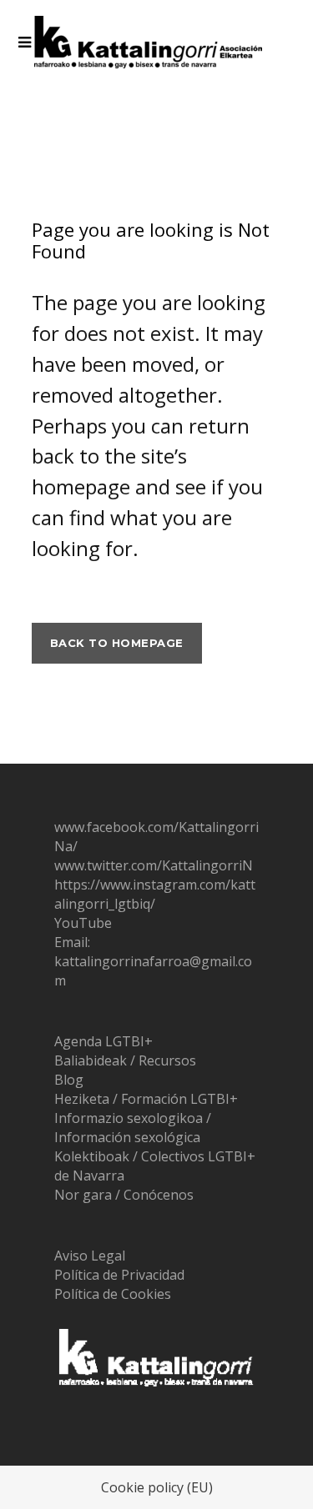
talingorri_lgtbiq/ (154, 894)
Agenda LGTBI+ (103, 1041)
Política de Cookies (112, 1294)
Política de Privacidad (119, 1275)
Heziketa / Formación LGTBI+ (146, 1099)
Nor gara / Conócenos (124, 1195)
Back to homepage (117, 642)
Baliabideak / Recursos (125, 1060)
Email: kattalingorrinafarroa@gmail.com (153, 961)
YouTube (83, 923)
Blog (68, 1079)
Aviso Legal (89, 1255)
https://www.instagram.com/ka (149, 884)
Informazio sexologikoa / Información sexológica (132, 1127)
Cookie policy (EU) (157, 1487)
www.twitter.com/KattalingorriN (153, 865)
